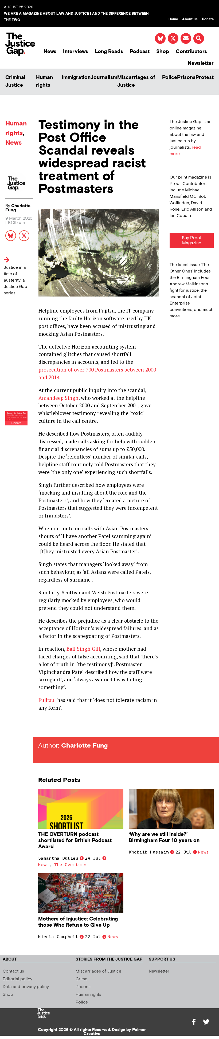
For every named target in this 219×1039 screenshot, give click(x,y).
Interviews (75, 51)
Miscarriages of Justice (136, 81)
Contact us (13, 971)
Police (169, 77)
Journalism (104, 77)
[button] (199, 38)
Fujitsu (47, 700)
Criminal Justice (15, 81)
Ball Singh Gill (83, 648)
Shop (162, 51)
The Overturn (70, 864)
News (50, 51)
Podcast (140, 51)
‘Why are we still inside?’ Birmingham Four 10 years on (164, 837)
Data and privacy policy (26, 987)
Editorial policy (17, 979)
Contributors (191, 51)
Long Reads (109, 51)
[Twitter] (206, 1022)
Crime (81, 979)
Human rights (44, 81)
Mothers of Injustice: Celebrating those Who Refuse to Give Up (78, 922)
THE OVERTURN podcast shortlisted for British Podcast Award (75, 840)
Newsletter (201, 63)
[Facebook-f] (194, 1022)
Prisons (186, 77)
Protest (204, 77)
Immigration (76, 77)
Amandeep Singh (58, 397)
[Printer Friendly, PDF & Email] (42, 727)
